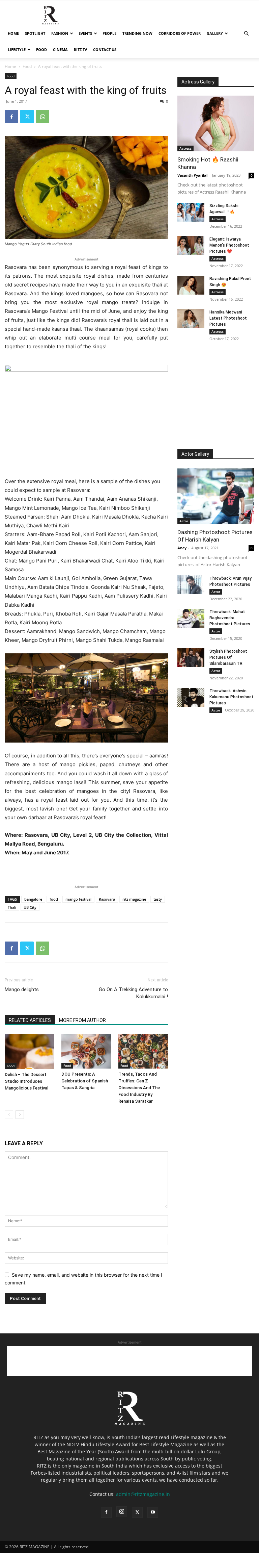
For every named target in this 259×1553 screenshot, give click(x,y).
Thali (12, 907)
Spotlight (35, 33)
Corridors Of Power (180, 33)
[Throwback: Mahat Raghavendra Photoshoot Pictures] (190, 618)
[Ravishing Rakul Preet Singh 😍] (190, 285)
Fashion (59, 33)
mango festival (78, 899)
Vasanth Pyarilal (192, 175)
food (54, 899)
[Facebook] (11, 116)
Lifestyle (17, 49)
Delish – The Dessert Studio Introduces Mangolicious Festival (26, 1081)
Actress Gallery (197, 81)
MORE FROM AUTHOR (82, 1020)
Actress (185, 148)
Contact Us (104, 49)
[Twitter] (27, 116)
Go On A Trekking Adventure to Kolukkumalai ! (133, 993)
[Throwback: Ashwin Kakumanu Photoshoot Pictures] (190, 697)
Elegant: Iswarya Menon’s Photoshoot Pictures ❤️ (229, 245)
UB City (30, 907)
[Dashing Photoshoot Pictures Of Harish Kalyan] (215, 496)
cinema (60, 49)
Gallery (215, 33)
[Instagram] (121, 1511)
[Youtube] (152, 1512)
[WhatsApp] (42, 116)
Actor (183, 521)
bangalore (33, 899)
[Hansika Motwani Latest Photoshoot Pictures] (190, 318)
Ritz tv (80, 49)
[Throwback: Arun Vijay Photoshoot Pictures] (190, 584)
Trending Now (137, 33)
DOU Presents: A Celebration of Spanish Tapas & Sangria (84, 1081)
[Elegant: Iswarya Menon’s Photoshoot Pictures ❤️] (190, 245)
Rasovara (107, 899)
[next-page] (20, 1114)
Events (85, 33)
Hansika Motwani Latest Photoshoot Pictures (228, 318)
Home (13, 33)
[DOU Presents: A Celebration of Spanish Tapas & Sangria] (86, 1051)
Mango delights (22, 989)
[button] (246, 33)
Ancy (181, 547)
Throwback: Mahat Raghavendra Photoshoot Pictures (229, 617)
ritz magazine (134, 899)
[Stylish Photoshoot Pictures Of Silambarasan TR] (190, 657)
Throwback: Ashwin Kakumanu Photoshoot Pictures (231, 696)
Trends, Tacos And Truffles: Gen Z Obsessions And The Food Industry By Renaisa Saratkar (139, 1088)
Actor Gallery (195, 454)
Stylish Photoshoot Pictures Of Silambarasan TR (228, 657)
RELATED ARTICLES (30, 1020)
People (109, 33)
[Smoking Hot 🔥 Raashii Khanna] (215, 123)
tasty (157, 899)
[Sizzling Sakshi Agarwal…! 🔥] (190, 212)
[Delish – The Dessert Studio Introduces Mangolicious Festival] (29, 1051)
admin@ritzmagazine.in (143, 1494)
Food (41, 49)
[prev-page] (9, 1114)
